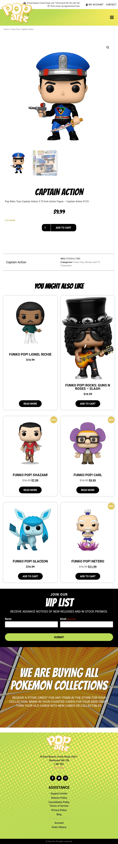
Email (68, 619)
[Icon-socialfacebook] (52, 778)
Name (8, 619)
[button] (108, 47)
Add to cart (63, 227)
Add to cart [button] (88, 403)
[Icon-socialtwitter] (59, 778)
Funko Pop (15, 29)
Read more (30, 403)
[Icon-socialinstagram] (65, 778)
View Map (59, 767)
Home (6, 29)
